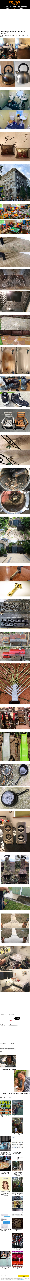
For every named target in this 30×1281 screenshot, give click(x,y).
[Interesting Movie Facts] (17, 1228)
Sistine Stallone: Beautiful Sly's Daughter (16, 1093)
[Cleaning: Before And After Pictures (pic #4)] (15, 161)
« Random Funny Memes (8, 1069)
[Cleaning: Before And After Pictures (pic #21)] (15, 760)
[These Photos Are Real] (5, 1266)
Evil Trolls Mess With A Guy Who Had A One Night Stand (5, 1231)
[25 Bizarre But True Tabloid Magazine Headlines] (5, 1114)
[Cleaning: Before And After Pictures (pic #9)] (15, 344)
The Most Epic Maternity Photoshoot (17, 1152)
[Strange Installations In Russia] (17, 1192)
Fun (8, 8)
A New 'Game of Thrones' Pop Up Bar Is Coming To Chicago (5, 1153)
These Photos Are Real (5, 1268)
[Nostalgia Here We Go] (17, 1266)
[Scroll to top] (25, 1274)
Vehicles (22, 8)
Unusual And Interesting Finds (5, 1172)
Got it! (24, 1276)
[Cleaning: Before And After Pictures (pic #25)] (15, 910)
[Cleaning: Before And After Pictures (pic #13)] (15, 464)
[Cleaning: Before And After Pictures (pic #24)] (15, 884)
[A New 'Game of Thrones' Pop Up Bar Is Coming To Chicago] (5, 1151)
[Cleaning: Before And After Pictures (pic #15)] (15, 563)
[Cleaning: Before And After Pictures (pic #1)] (15, 58)
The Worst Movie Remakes (17, 1249)
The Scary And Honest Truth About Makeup (6, 1194)
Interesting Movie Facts (17, 1230)
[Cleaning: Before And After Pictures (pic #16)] (15, 596)
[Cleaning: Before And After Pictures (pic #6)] (15, 234)
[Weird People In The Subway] (17, 1132)
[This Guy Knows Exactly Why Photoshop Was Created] (17, 1171)
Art (14, 7)
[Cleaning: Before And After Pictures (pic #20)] (15, 729)
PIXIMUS (15, 1)
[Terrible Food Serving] (17, 1210)
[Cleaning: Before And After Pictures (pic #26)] (15, 943)
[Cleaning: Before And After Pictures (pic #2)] (15, 87)
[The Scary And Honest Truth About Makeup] (5, 1192)
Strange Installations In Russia (17, 1193)
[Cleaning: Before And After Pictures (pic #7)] (15, 266)
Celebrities (23, 7)
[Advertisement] (15, 20)
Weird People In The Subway (17, 1134)
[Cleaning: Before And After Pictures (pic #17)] (15, 628)
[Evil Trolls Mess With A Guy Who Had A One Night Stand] (5, 1228)
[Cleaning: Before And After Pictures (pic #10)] (15, 373)
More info (22, 1279)
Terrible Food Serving (17, 1212)
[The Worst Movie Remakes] (17, 1247)
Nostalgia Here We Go (17, 1268)
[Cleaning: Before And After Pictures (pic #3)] (15, 128)
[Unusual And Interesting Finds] (5, 1171)
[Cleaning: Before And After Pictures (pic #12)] (15, 432)
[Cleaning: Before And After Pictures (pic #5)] (15, 201)
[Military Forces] (17, 1114)
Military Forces (17, 1115)
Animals (7, 7)
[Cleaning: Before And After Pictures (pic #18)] (15, 660)
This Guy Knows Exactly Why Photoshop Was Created (18, 1173)
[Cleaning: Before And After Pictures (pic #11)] (15, 406)
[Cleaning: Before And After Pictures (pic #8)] (15, 311)
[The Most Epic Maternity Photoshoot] (17, 1151)
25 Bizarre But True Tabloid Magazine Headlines (6, 1117)
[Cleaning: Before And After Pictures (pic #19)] (15, 703)
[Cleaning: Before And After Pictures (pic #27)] (15, 991)
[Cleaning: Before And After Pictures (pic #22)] (15, 808)
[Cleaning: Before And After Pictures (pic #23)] (15, 851)
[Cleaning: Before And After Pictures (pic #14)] (15, 513)
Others (14, 8)
